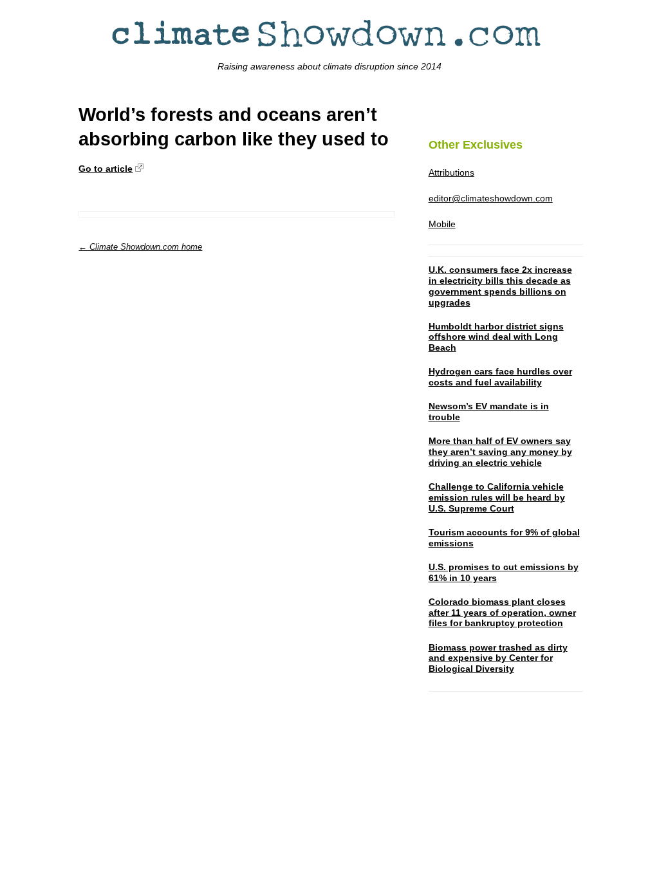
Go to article (106, 168)
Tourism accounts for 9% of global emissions (504, 537)
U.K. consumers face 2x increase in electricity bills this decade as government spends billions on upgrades (500, 285)
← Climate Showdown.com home (140, 247)
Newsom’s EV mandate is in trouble (489, 411)
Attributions (451, 172)
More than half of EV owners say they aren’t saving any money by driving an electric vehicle (500, 452)
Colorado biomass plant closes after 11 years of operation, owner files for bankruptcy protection (502, 613)
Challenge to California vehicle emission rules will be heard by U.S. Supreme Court (497, 497)
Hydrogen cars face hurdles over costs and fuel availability (500, 376)
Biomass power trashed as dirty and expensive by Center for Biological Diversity (498, 658)
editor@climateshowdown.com (491, 198)
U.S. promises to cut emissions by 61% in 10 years (504, 572)
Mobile (442, 224)
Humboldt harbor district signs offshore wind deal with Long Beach (496, 337)
